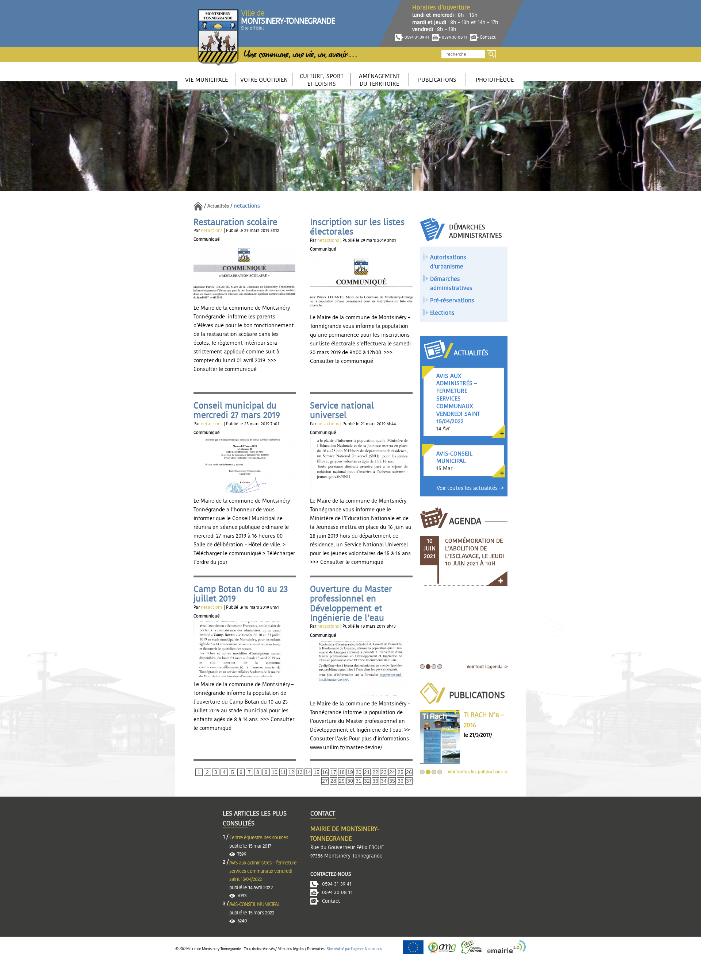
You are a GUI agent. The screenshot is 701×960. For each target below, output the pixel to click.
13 (300, 772)
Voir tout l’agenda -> (487, 667)
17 (333, 772)
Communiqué (207, 239)
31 (358, 781)
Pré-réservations (452, 300)
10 (274, 772)
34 (384, 781)
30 (350, 781)
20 (358, 772)
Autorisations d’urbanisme (448, 262)
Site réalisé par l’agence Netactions (354, 949)
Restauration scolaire (235, 222)
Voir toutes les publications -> (477, 772)
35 (392, 781)
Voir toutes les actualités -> (470, 488)
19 (350, 772)
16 (325, 772)
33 (375, 781)
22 (375, 772)
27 (325, 781)
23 (384, 772)
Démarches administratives (451, 283)
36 (400, 781)
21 (367, 772)
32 (367, 781)
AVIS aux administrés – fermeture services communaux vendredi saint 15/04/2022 (262, 871)
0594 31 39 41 (416, 37)
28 (333, 781)
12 (291, 772)
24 (392, 772)
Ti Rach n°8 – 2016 (483, 720)
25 (400, 772)
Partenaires (315, 949)
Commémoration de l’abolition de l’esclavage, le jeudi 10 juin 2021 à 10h (474, 552)
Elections (442, 313)
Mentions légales (290, 949)
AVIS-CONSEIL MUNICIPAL (254, 904)
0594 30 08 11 (454, 37)
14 (308, 772)
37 (409, 781)
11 (283, 772)
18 (342, 772)
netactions (212, 230)
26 (409, 772)
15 (316, 772)
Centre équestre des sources (258, 837)
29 (342, 781)
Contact (487, 37)
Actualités (218, 206)
